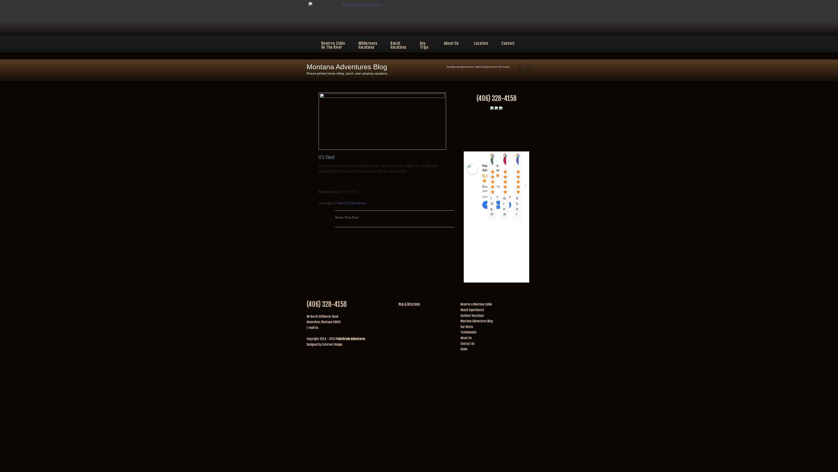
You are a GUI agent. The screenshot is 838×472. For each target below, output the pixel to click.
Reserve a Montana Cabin (476, 304)
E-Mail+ (449, 220)
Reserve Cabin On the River (333, 45)
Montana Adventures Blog (476, 321)
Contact (508, 43)
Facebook (388, 220)
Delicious (432, 220)
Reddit (414, 220)
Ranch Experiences (472, 310)
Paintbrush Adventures (460, 66)
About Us (451, 43)
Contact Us (467, 343)
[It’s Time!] (382, 121)
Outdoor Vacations (472, 316)
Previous (520, 67)
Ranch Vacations (398, 45)
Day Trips (424, 45)
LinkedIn (406, 220)
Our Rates (466, 327)
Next (528, 67)
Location (481, 43)
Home (463, 349)
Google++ (440, 220)
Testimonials (468, 332)
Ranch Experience (486, 66)
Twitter (397, 220)
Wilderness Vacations (367, 45)
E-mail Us (312, 328)
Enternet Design (332, 344)
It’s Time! (327, 157)
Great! (504, 208)
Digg (423, 220)
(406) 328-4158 (496, 98)
